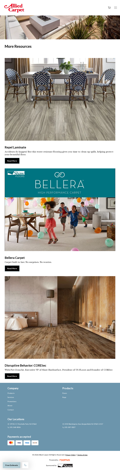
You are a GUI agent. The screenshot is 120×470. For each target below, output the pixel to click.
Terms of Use (82, 455)
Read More (12, 161)
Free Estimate (11, 465)
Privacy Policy (70, 455)
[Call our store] (25, 465)
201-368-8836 (15, 427)
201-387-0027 (69, 427)
